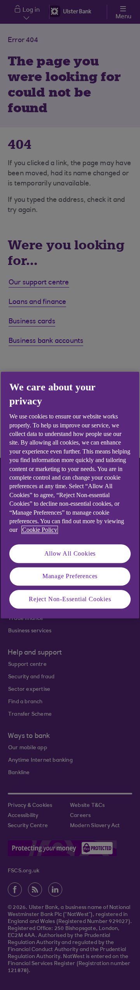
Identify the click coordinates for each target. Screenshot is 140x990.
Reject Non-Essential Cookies (70, 599)
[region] (70, 495)
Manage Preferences (70, 576)
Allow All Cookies (70, 553)
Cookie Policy (39, 530)
